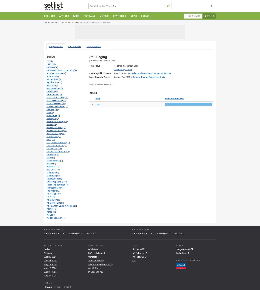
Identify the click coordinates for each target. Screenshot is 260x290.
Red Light (50, 169)
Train (48, 197)
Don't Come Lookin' (55, 97)
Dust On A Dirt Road (55, 106)
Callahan (50, 91)
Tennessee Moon (54, 188)
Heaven (50, 124)
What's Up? (51, 200)
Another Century (54, 73)
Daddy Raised (52, 94)
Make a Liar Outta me (56, 151)
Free (48, 112)
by (123, 69)
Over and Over (53, 160)
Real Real (50, 166)
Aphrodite (51, 76)
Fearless (50, 109)
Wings (49, 212)
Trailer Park (51, 194)
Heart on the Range (55, 121)
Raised (49, 163)
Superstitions (52, 179)
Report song (109, 84)
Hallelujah (51, 118)
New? (49, 157)
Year (98, 98)
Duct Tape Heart (54, 103)
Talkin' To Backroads (55, 185)
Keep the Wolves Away (56, 142)
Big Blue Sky (52, 82)
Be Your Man (52, 79)
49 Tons (50, 67)
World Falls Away (54, 218)
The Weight (51, 191)
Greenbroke (51, 115)
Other (94, 46)
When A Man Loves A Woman (60, 206)
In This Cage (52, 136)
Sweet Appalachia (54, 182)
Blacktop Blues (53, 88)
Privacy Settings (95, 272)
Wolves (49, 215)
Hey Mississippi (53, 133)
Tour (74, 46)
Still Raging (51, 176)
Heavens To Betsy (54, 127)
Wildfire (49, 209)
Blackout (50, 85)
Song (56, 46)
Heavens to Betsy (54, 130)
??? (48, 61)
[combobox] (130, 6)
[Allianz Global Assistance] (181, 265)
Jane (48, 139)
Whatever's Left (53, 203)
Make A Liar (51, 148)
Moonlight (51, 154)
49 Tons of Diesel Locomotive (60, 70)
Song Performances (174, 98)
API (134, 260)
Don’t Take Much (54, 100)
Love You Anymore (55, 145)
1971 (48, 64)
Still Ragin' (51, 173)
